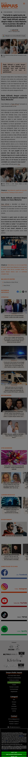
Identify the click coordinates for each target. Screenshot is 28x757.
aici (6, 740)
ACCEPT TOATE (14, 752)
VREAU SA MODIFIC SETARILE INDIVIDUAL (14, 754)
